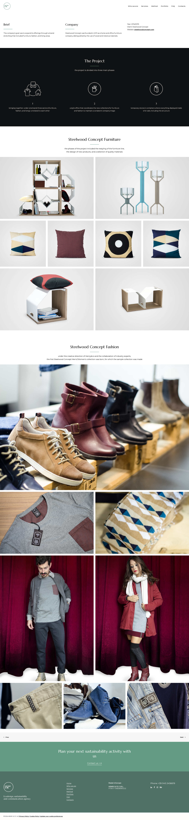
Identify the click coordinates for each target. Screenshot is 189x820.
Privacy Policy (24, 816)
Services (144, 6)
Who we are (133, 6)
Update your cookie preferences (51, 816)
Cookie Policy (34, 816)
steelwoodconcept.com (144, 30)
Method (154, 6)
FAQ (173, 6)
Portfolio (164, 6)
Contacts (181, 6)
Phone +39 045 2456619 (163, 783)
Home (69, 783)
